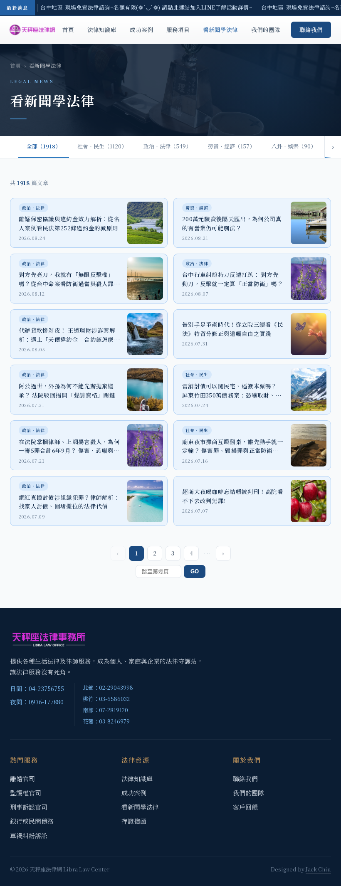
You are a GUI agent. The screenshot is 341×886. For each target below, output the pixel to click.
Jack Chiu (318, 869)
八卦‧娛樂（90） (294, 146)
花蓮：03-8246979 (106, 721)
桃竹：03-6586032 (106, 699)
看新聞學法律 (220, 29)
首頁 (68, 29)
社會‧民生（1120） (102, 146)
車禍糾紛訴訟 (28, 835)
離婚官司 (22, 778)
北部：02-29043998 (108, 687)
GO (194, 571)
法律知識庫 (101, 29)
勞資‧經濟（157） (231, 146)
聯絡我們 (311, 29)
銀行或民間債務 (32, 821)
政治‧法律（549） (167, 146)
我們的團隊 (265, 29)
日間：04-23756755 (37, 688)
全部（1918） (44, 146)
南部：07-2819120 (105, 710)
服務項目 (178, 29)
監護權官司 (25, 792)
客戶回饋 (245, 806)
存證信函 (133, 821)
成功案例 (141, 29)
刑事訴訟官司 (28, 806)
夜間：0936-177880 (37, 701)
